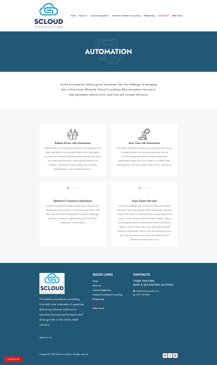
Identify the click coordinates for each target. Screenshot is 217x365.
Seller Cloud (177, 15)
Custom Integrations (99, 15)
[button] (45, 338)
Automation (163, 15)
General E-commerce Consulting (126, 15)
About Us (83, 15)
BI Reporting (149, 15)
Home (73, 15)
